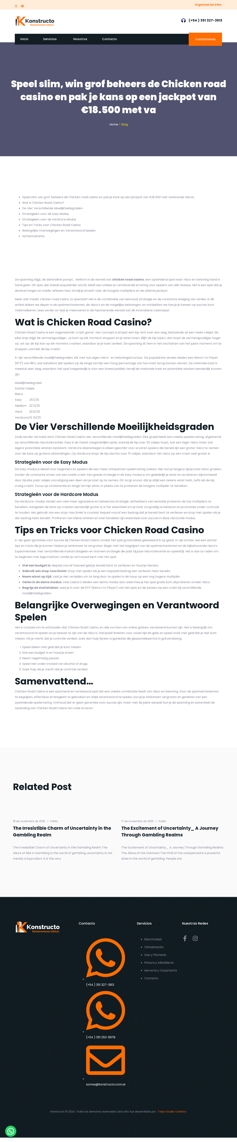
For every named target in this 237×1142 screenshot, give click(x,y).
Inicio (24, 39)
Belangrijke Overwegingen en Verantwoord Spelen (59, 230)
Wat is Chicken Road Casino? (43, 203)
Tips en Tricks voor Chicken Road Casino (51, 225)
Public (162, 821)
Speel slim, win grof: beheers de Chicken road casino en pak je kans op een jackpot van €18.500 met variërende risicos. (108, 197)
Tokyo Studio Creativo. (172, 1111)
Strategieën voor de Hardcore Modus (49, 219)
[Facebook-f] (185, 938)
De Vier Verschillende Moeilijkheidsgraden (52, 208)
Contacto (109, 39)
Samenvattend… (34, 236)
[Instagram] (16, 6)
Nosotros (80, 39)
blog (124, 124)
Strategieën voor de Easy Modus (45, 214)
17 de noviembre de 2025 (137, 821)
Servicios (50, 39)
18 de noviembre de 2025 (29, 821)
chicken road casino (128, 279)
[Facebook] (22, 6)
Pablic (54, 821)
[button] (10, 1131)
